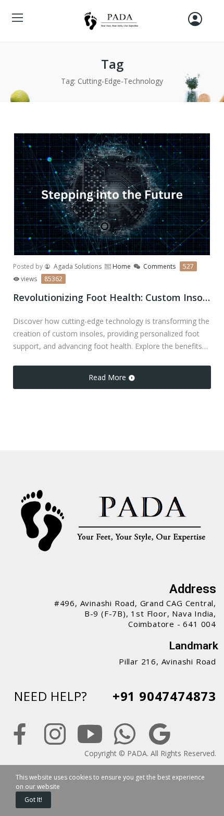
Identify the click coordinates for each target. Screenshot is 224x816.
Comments (168, 266)
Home (122, 266)
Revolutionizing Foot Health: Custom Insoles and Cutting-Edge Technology (112, 297)
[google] (159, 735)
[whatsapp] (125, 735)
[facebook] (20, 735)
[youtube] (90, 735)
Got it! (33, 799)
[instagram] (55, 735)
